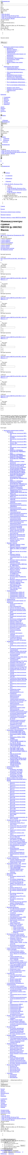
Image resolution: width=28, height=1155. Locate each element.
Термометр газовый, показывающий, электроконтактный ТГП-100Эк (18, 660)
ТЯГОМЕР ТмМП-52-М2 (16, 748)
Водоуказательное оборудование (15, 934)
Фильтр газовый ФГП (16, 979)
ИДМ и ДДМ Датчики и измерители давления (16, 924)
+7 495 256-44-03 (8, 18)
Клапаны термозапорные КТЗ (18, 1036)
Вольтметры (13, 1076)
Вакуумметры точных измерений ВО (16, 588)
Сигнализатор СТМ (15, 1010)
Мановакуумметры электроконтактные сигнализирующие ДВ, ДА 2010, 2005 (18, 556)
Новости (6, 98)
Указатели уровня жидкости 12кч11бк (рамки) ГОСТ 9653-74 (18, 936)
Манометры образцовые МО (17, 534)
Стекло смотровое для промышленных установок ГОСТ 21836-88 (17, 958)
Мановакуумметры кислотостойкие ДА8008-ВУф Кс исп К (18, 577)
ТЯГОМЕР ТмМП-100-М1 (17, 749)
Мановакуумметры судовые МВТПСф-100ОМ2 (17, 545)
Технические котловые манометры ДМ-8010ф (16, 526)
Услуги (2, 1094)
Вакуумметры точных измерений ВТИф (16, 585)
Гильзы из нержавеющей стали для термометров (18, 726)
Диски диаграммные (15, 865)
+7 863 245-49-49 (5, 14)
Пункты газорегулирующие (14, 1015)
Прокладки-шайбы (15, 628)
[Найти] (2, 12)
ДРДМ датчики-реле (18, 928)
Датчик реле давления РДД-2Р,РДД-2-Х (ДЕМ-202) (17, 839)
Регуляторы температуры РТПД (18, 889)
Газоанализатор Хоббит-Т (17, 1007)
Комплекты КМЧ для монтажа (18, 640)
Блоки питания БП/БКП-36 (17, 852)
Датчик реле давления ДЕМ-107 (18, 842)
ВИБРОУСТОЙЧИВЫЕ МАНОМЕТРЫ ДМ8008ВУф (17, 455)
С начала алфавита (5, 239)
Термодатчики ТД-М (15, 862)
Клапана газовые (11, 1035)
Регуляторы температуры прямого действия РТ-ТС (16, 882)
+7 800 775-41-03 (13, 17)
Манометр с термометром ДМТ (18, 597)
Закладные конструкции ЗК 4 (18, 624)
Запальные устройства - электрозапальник (16, 915)
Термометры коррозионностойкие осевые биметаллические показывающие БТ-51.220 (17, 708)
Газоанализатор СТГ (15, 1005)
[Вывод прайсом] (3, 251)
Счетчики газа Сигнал (16, 974)
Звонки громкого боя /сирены (15, 777)
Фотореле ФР (13, 1066)
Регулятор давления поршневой (18, 1063)
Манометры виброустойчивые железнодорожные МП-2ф (18, 465)
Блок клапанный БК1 (15, 606)
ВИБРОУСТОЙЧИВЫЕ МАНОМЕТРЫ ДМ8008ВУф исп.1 (17, 451)
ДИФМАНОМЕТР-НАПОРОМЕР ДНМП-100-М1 (18, 757)
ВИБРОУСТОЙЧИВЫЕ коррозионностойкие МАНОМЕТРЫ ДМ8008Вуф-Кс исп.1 (18, 477)
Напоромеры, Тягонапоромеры (15, 730)
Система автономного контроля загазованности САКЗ (18, 989)
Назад (9, 185)
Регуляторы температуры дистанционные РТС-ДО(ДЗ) (18, 879)
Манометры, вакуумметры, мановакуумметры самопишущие (17, 540)
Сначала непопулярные (7, 242)
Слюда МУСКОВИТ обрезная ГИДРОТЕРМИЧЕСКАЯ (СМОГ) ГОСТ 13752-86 (18, 966)
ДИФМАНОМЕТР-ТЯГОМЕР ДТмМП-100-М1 (18, 760)
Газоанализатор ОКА (15, 1008)
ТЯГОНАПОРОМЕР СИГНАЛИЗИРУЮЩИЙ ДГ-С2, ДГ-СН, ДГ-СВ (18, 745)
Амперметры (13, 1074)
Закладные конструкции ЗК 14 (18, 626)
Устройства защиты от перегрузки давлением (16, 637)
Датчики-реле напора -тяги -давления (17, 820)
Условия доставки (5, 1111)
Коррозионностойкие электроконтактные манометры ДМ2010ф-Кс (18, 509)
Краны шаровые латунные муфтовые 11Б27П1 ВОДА (17, 1058)
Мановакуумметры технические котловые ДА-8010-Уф (18, 580)
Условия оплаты (5, 1110)
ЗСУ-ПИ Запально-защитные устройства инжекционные (17, 909)
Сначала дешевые (5, 245)
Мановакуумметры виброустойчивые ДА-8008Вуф (18, 567)
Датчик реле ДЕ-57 (15, 821)
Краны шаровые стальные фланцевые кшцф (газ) (17, 1048)
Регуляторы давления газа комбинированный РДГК (17, 1031)
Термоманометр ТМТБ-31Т (17, 593)
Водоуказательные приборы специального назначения (17, 946)
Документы (7, 102)
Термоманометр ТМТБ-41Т (17, 595)
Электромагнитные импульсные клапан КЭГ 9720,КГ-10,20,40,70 (18, 1038)
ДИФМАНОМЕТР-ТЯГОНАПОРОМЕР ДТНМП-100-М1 (15, 764)
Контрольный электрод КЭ (17, 920)
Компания (3, 1096)
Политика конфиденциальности (11, 1151)
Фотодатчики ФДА (15, 1070)
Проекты (3, 1091)
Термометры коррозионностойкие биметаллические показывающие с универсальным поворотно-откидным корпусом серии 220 (18, 697)
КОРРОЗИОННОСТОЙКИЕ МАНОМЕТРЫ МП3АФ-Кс (17, 470)
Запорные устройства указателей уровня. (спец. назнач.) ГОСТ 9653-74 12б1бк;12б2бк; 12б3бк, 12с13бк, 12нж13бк (18, 940)
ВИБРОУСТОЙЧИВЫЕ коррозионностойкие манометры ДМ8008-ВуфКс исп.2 (18, 489)
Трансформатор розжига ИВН (18, 917)
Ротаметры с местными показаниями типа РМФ (16, 775)
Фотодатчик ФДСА (15, 1069)
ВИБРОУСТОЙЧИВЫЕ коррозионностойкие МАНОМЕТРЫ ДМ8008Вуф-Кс (18, 482)
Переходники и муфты (16, 620)
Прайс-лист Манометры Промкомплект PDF (12, 235)
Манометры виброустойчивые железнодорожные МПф (18, 467)
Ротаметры (10, 768)
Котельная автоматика (13, 907)
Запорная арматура (12, 1043)
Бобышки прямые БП (15, 621)
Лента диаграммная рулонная (18, 866)
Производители (5, 1093)
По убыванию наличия (7, 249)
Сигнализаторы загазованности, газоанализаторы (15, 983)
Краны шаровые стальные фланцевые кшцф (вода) (17, 1051)
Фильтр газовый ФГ (15, 980)
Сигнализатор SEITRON (16, 1011)
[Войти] (1, 158)
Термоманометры (11, 590)
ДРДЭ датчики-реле (18, 927)
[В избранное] (2, 270)
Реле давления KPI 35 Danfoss (18, 844)
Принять (23, 1145)
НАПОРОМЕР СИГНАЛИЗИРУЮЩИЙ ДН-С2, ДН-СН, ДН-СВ (18, 741)
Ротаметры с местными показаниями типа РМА (16, 770)
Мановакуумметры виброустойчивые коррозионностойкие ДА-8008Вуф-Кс (15, 572)
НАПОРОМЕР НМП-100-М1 (18, 732)
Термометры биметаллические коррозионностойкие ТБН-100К (18, 678)
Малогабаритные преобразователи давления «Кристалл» (17, 849)
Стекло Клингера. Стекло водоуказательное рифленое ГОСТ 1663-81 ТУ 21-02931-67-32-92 (18, 953)
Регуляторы (10, 875)
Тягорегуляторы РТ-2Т (16, 887)
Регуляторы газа (11, 1026)
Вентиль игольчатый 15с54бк (18, 609)
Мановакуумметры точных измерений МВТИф (17, 583)
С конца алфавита (5, 241)
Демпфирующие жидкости (17, 635)
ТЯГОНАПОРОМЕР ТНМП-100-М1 (15, 754)
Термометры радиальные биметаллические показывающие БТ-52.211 (17, 703)
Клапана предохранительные (17, 1060)
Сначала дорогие (5, 246)
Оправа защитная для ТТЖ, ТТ (18, 668)
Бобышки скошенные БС (16, 623)
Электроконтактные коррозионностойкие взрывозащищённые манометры (18, 519)
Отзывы (6, 101)
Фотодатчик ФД (14, 1067)
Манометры (10, 431)
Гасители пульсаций (15, 630)
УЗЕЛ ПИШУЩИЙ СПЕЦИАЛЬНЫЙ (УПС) (17, 868)
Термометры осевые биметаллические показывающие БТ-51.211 (17, 691)
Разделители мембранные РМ (18, 619)
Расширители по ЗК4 (15, 627)
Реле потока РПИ (11, 873)
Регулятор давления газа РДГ (17, 1033)
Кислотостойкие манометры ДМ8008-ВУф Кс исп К (17, 486)
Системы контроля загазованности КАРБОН (16, 1013)
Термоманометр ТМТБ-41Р (17, 596)
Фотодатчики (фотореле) (13, 1064)
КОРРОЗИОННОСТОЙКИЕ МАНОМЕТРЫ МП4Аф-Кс (17, 473)
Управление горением (16, 918)
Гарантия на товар (5, 1113)
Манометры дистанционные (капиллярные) (17, 536)
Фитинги (12, 631)
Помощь (3, 1107)
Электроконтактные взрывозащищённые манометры (18, 512)
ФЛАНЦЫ (13, 1056)
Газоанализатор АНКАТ (16, 1004)
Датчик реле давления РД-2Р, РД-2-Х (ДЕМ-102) (17, 836)
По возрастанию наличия (7, 248)
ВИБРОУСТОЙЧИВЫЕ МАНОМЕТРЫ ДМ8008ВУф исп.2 (17, 458)
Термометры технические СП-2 (18, 666)
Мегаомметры (13, 1077)
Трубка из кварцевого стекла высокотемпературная (17, 971)
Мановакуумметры (12, 543)
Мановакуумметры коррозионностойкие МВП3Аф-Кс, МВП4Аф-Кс (18, 564)
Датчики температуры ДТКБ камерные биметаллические (17, 860)
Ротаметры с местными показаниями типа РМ (16, 773)
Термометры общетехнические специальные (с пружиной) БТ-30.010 (18, 717)
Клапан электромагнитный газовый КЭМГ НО (17, 1041)
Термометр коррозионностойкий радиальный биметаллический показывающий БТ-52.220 (18, 713)
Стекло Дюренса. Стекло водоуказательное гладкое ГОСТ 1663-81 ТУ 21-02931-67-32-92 (18, 962)
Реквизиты (6, 104)
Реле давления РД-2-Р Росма (17, 841)
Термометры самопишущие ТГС (18, 728)
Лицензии (6, 100)
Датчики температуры (13, 858)
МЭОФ (12, 815)
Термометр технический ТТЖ (18, 664)
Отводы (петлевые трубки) (17, 607)
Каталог (3, 1089)
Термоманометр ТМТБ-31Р (17, 592)
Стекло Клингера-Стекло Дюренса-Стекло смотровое (16, 948)
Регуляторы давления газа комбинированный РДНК (17, 1028)
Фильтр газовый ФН (15, 981)
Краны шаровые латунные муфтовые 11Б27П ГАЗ (17, 1045)
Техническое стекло (15, 969)
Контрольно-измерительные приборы (14, 430)
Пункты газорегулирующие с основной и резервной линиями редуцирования (18, 1024)
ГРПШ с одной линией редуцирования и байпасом (17, 1020)
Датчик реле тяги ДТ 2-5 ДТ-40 (18, 825)
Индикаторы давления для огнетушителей (17, 532)
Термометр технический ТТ (17, 665)
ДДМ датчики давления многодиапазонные (19, 930)
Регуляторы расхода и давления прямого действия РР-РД (18, 902)
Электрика (10, 1073)
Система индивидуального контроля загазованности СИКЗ (18, 986)
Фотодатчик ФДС (14, 1071)
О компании (7, 97)
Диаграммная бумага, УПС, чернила (16, 863)
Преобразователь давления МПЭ (18, 856)
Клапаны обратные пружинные (18, 1062)
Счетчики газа (10, 973)
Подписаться (4, 1084)
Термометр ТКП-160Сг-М (17, 662)
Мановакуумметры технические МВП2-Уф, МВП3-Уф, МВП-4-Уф (18, 548)
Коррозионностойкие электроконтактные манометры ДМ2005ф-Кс (18, 505)
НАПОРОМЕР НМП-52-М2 (17, 731)
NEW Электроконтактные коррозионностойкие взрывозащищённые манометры (18, 523)
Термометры (10, 641)
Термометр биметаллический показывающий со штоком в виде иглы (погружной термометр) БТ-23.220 (17, 722)
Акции (2, 1090)
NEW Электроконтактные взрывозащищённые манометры (18, 515)
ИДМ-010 (15, 932)
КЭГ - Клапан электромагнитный (15, 922)
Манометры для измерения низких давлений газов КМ (17, 529)
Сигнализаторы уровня (13, 766)
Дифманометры (11, 599)
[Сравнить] (2, 272)
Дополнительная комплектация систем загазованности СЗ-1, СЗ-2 (18, 999)
